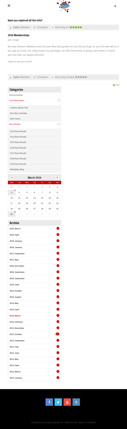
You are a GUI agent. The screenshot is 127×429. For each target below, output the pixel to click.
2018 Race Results (18, 159)
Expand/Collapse (58, 100)
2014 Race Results (18, 137)
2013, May (14, 359)
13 (57, 334)
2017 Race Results (18, 153)
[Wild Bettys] (63, 6)
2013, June (14, 353)
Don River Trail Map (18, 113)
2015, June (14, 285)
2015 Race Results (18, 142)
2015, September (17, 278)
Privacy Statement (87, 422)
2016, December (17, 266)
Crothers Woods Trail (19, 108)
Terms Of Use (70, 422)
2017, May (14, 260)
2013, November (17, 328)
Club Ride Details (16, 100)
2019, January (16, 241)
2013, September (17, 341)
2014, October (16, 291)
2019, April (14, 235)
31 (12, 214)
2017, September (17, 254)
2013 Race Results (18, 131)
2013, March (15, 372)
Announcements (16, 95)
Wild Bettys (25, 27)
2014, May (14, 303)
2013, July (14, 347)
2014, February (16, 322)
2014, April (14, 310)
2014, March (15, 316)
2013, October (16, 334)
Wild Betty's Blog (17, 169)
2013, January (16, 378)
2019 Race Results (18, 164)
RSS (117, 85)
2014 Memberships (18, 35)
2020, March (15, 229)
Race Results (14, 124)
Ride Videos (15, 119)
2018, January (16, 247)
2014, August (15, 297)
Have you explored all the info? (25, 20)
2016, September (17, 272)
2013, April (14, 365)
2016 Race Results (18, 148)
